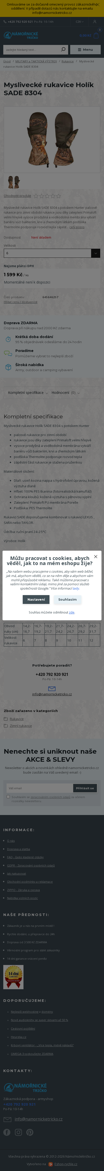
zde (71, 612)
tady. (76, 588)
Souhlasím (67, 599)
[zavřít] (95, 556)
